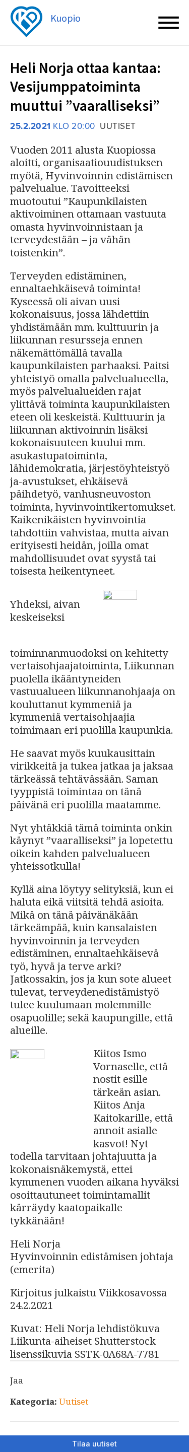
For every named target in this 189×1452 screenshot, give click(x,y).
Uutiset (73, 1401)
